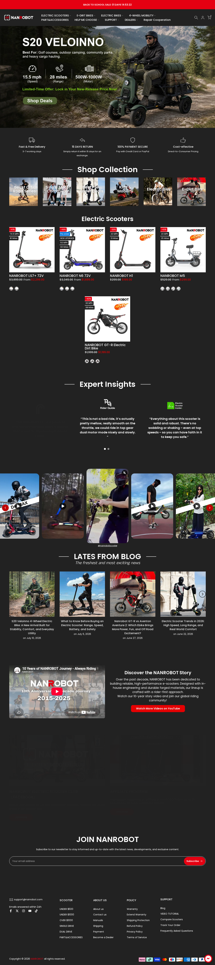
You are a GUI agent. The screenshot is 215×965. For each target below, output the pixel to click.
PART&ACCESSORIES (55, 20)
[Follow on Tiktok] (36, 911)
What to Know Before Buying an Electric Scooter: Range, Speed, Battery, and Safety (82, 625)
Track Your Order (170, 925)
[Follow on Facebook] (10, 911)
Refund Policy (135, 926)
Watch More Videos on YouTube (158, 708)
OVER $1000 (66, 920)
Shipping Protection (138, 920)
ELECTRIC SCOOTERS (55, 15)
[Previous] (12, 594)
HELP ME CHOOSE (86, 20)
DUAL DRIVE (66, 931)
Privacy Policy (135, 931)
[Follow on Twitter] (17, 911)
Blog (162, 908)
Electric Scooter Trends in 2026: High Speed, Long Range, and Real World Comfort (183, 625)
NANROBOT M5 (172, 275)
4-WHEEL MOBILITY (141, 15)
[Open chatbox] (208, 959)
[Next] (202, 594)
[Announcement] (107, 4)
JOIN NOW (21, 817)
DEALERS (130, 20)
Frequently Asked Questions (176, 930)
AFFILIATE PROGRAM (129, 791)
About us (98, 909)
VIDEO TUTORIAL (169, 913)
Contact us (99, 914)
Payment (98, 931)
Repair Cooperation (157, 20)
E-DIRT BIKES (85, 15)
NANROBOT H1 (121, 275)
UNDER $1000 (67, 914)
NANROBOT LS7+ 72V (26, 275)
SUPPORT (111, 20)
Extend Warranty (136, 914)
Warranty (132, 909)
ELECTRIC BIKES (111, 15)
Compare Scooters (171, 919)
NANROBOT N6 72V (75, 275)
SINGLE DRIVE (67, 926)
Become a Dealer (103, 937)
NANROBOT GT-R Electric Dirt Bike (105, 347)
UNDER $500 (66, 909)
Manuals (98, 920)
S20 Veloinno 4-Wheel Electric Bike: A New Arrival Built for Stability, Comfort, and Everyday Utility (32, 627)
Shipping (98, 926)
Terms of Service (137, 937)
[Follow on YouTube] (29, 911)
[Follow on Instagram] (23, 911)
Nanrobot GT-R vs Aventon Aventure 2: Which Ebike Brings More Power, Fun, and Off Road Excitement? (132, 627)
